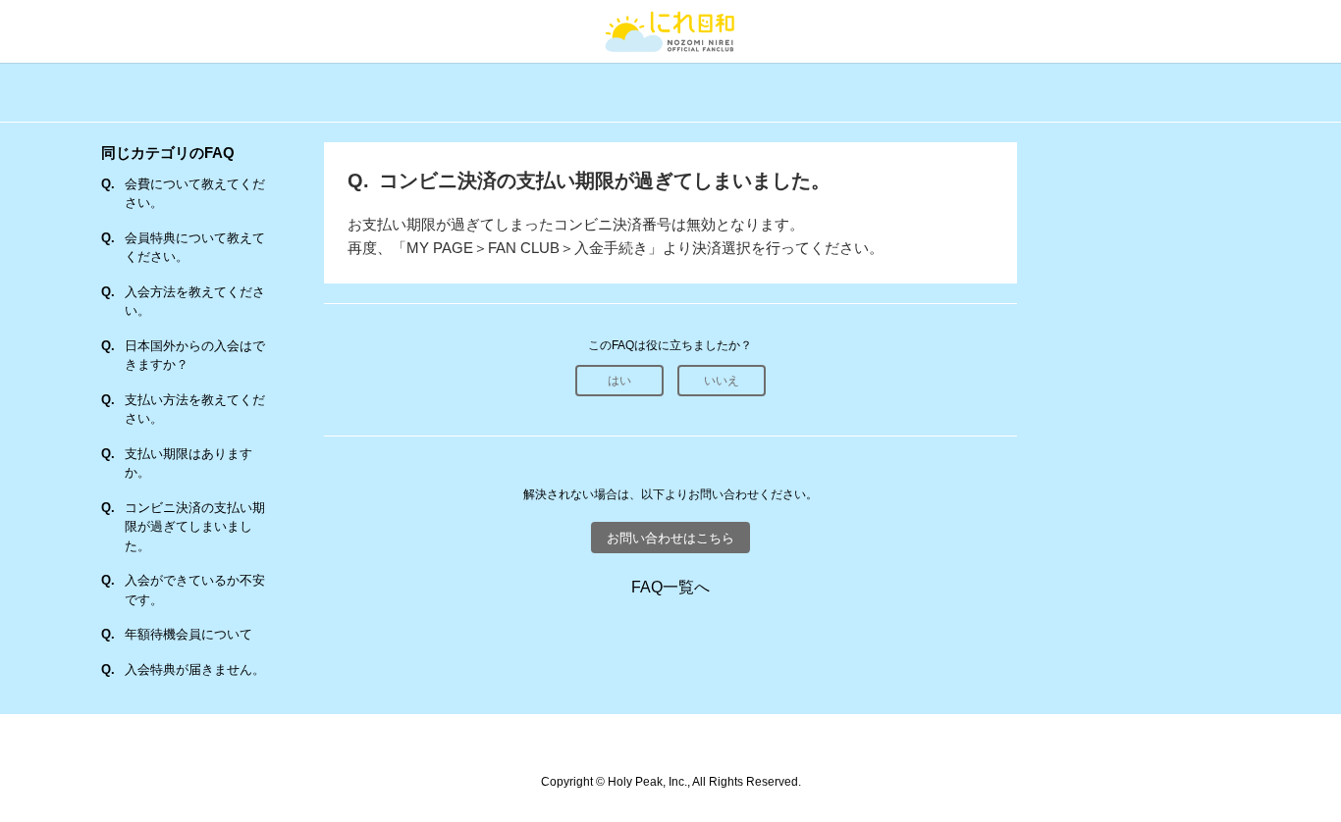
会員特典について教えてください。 (195, 248)
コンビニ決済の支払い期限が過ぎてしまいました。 (195, 526)
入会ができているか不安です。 (195, 590)
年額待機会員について (188, 634)
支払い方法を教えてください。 (195, 409)
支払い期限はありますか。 (188, 463)
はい (619, 380)
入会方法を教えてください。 (195, 301)
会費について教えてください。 (195, 194)
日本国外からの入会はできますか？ (195, 355)
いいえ (721, 380)
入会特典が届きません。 (195, 669)
